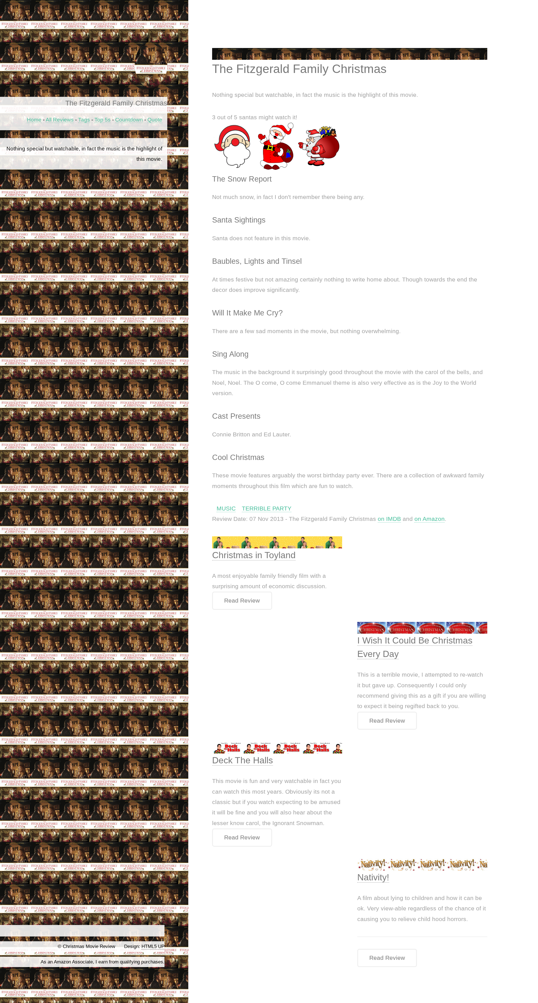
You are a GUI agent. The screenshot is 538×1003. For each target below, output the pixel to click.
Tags (84, 120)
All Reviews (60, 120)
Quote (154, 120)
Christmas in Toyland (254, 555)
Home (34, 120)
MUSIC (226, 508)
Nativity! (373, 877)
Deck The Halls (242, 760)
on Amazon (429, 519)
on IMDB (389, 519)
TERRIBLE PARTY (266, 508)
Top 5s (102, 120)
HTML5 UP (153, 946)
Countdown (129, 120)
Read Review (242, 600)
